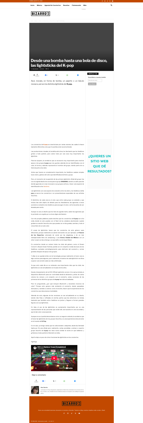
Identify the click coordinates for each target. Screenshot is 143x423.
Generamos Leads (42, 421)
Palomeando (76, 5)
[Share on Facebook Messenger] (78, 75)
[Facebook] (102, 1)
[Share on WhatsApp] (68, 75)
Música (39, 5)
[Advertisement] (84, 13)
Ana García (35, 69)
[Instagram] (105, 1)
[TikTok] (107, 1)
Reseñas (66, 5)
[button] (111, 5)
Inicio (32, 5)
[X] (110, 1)
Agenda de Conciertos (53, 5)
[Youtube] (113, 1)
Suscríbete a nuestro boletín (97, 77)
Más (84, 5)
